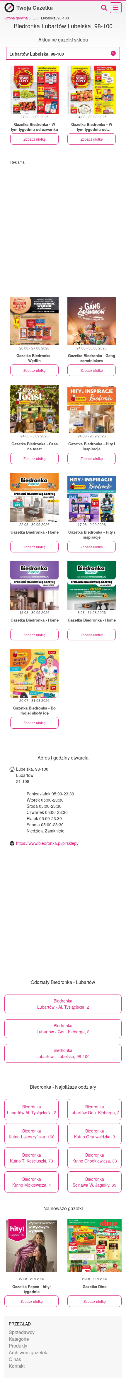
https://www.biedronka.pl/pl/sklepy (47, 843)
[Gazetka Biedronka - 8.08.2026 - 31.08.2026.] (91, 585)
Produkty (18, 1345)
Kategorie (19, 1338)
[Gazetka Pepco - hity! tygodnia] (31, 1245)
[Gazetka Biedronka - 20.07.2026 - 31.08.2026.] (34, 673)
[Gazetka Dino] (94, 1245)
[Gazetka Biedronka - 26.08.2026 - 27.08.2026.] (34, 321)
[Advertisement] (63, 227)
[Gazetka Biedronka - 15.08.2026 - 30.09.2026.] (34, 585)
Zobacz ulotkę (34, 138)
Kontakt (17, 1366)
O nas (15, 1359)
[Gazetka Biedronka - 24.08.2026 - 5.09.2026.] (34, 409)
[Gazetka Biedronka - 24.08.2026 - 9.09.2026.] (91, 409)
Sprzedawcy (22, 1332)
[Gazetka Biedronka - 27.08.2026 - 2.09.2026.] (34, 90)
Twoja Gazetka (34, 7)
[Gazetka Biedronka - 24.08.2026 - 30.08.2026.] (91, 90)
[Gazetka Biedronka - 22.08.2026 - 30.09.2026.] (34, 497)
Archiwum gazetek (28, 1352)
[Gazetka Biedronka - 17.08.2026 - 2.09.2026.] (91, 497)
